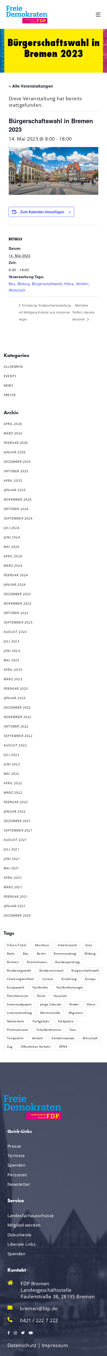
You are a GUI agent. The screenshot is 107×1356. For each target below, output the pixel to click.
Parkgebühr (41, 1021)
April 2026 (13, 424)
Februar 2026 (16, 443)
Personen (17, 1175)
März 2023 (13, 679)
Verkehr (82, 283)
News (8, 385)
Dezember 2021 (17, 821)
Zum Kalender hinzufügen (42, 211)
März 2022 (13, 792)
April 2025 (13, 480)
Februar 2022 (16, 802)
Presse (10, 395)
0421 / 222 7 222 (39, 1320)
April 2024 (13, 556)
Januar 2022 (15, 811)
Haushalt (60, 996)
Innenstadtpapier (19, 1004)
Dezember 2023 (17, 594)
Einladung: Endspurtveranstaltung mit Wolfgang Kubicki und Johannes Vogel (45, 312)
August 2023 (15, 632)
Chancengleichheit (20, 979)
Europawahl (15, 987)
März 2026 (13, 433)
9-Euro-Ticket (16, 945)
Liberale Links (21, 1244)
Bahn (10, 953)
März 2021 (13, 887)
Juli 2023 (11, 641)
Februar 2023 (16, 688)
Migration (76, 1013)
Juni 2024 (12, 537)
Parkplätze (65, 1021)
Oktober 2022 (16, 726)
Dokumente (19, 1235)
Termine (16, 1155)
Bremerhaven (37, 962)
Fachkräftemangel (69, 987)
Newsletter (18, 1184)
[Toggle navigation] (85, 14)
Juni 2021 (12, 859)
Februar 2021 (16, 896)
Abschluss (42, 945)
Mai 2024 (11, 547)
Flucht (41, 996)
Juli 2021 (11, 849)
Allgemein (13, 367)
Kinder (74, 1004)
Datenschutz (22, 1345)
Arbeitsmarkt (67, 945)
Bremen (13, 962)
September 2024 (18, 518)
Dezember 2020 (17, 915)
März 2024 (13, 566)
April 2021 (13, 878)
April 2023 (13, 670)
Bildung (23, 283)
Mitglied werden (23, 1225)
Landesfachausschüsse (30, 1215)
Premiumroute (17, 1030)
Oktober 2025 (16, 471)
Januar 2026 (15, 452)
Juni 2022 (12, 764)
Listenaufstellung (19, 1013)
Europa (90, 979)
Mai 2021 (11, 868)
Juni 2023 (12, 651)
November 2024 (18, 499)
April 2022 (13, 783)
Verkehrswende (63, 1038)
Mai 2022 (11, 774)
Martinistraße (50, 1013)
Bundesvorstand (51, 970)
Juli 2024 (11, 528)
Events (10, 376)
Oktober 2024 (16, 509)
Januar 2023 (15, 698)
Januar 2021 (15, 906)
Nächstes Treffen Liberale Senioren (83, 312)
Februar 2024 (16, 575)
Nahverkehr (15, 1021)
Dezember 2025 (17, 462)
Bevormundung (65, 953)
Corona (47, 979)
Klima (69, 283)
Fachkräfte (40, 987)
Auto (88, 945)
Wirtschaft (17, 290)
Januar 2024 (15, 584)
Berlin (41, 953)
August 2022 (15, 745)
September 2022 (18, 736)
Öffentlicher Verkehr (36, 1046)
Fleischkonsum (17, 996)
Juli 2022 (11, 755)
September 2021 (18, 830)
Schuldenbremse (48, 1030)
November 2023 (18, 603)
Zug (9, 1046)
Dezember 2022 (17, 707)
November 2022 (18, 717)
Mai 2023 (11, 660)
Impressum (55, 1345)
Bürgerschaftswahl (47, 283)
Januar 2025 (15, 490)
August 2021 (15, 840)
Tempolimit (15, 1038)
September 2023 (18, 622)
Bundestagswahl (19, 970)
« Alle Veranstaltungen (31, 86)
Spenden (16, 1165)
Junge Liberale (50, 1004)
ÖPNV (63, 1046)
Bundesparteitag (67, 962)
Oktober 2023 (16, 613)
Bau (12, 283)
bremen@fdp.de (38, 1308)
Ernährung (69, 979)
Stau (72, 1030)
